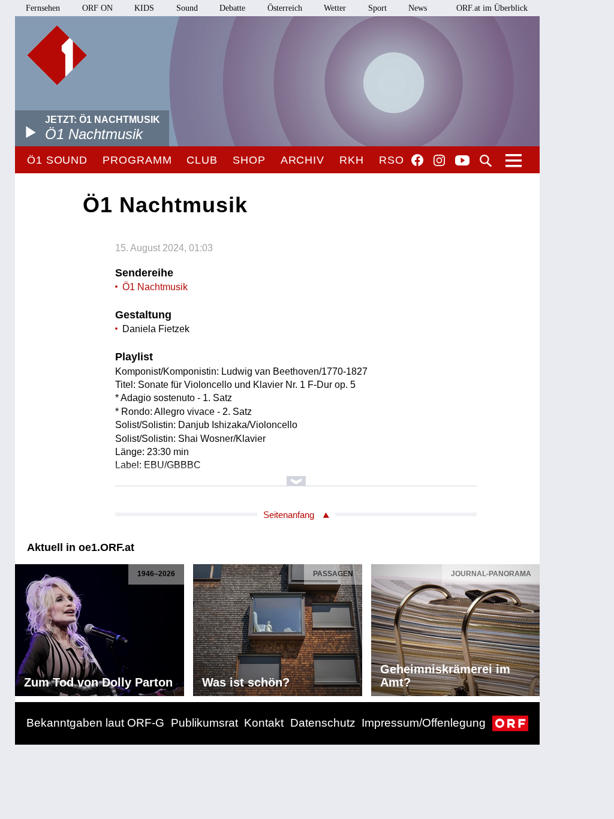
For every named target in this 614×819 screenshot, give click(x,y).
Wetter (335, 8)
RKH (351, 160)
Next (530, 627)
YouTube (462, 161)
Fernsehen (43, 8)
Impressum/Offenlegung (424, 722)
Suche (486, 161)
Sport (377, 8)
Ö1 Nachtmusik (155, 287)
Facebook (417, 160)
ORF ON (97, 8)
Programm (137, 160)
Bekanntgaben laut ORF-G (95, 722)
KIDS (144, 8)
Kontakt (264, 722)
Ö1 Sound (57, 160)
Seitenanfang (288, 515)
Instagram (439, 161)
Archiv (302, 160)
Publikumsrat (204, 722)
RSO (391, 160)
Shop (249, 160)
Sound (187, 8)
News (417, 8)
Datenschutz (323, 722)
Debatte (232, 8)
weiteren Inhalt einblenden (296, 475)
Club (202, 160)
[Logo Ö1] (57, 55)
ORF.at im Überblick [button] (492, 8)
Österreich (284, 8)
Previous (24, 627)
